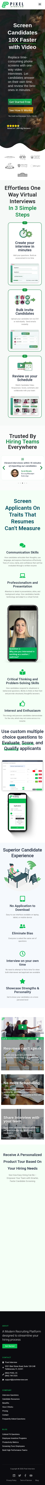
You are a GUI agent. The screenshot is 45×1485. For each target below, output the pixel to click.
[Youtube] (31, 1475)
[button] (40, 4)
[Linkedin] (14, 1475)
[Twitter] (19, 1475)
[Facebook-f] (25, 1475)
